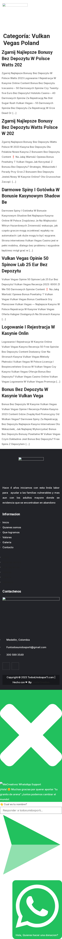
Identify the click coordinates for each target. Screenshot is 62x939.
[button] (31, 552)
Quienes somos (11, 527)
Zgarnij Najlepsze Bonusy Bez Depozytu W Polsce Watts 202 (27, 59)
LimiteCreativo (41, 682)
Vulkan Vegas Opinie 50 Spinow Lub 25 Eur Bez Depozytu (25, 265)
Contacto (7, 547)
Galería (6, 542)
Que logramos (11, 532)
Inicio (5, 522)
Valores (7, 537)
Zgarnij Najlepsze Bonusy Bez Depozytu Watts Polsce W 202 (30, 127)
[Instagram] (15, 666)
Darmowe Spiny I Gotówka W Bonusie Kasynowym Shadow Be (31, 196)
